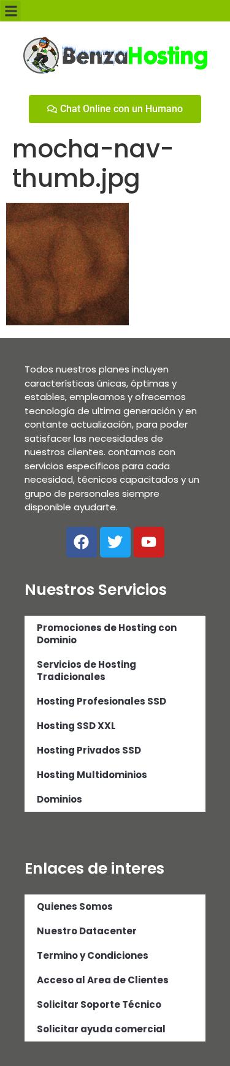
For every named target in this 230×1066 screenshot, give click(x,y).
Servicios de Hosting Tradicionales (86, 670)
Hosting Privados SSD (89, 750)
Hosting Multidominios (92, 774)
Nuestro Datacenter (87, 930)
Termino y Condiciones (92, 955)
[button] (11, 11)
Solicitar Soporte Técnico (99, 1004)
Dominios (59, 799)
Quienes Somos (75, 906)
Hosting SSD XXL (76, 725)
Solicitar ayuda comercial (101, 1029)
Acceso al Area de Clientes (103, 979)
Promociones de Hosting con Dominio (107, 633)
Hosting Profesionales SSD (101, 701)
